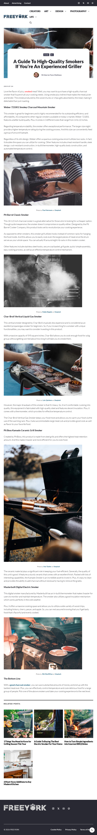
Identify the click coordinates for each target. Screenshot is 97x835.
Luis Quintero (47, 400)
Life (32, 17)
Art (46, 11)
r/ (52, 55)
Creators (35, 11)
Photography (78, 11)
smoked (28, 91)
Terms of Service (86, 830)
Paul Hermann (47, 210)
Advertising (16, 3)
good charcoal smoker (20, 685)
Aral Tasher (47, 566)
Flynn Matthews (56, 75)
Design (59, 11)
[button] (31, 23)
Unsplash (58, 210)
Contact (27, 3)
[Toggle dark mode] (92, 830)
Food (46, 55)
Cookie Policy (56, 830)
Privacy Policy (70, 830)
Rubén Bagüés (47, 312)
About (6, 3)
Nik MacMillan (47, 674)
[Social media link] (79, 3)
